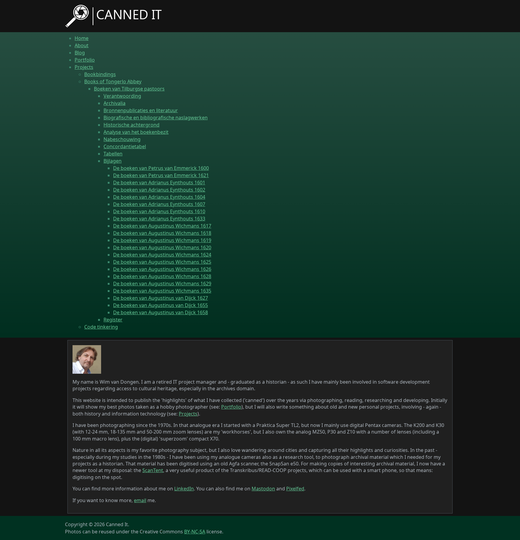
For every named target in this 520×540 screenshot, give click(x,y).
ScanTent (152, 470)
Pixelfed (295, 488)
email (140, 500)
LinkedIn (184, 488)
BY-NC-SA (194, 531)
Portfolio (231, 406)
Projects (188, 413)
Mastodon (263, 488)
